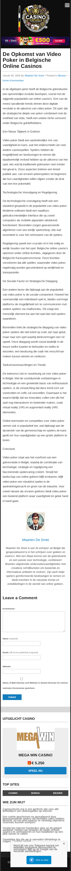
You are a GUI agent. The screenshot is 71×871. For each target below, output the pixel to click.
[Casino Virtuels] (34, 34)
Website (7, 666)
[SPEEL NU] (35, 44)
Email (20, 652)
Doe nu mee (42, 860)
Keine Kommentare (13, 80)
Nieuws (62, 75)
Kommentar (9, 609)
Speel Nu (35, 770)
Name (10, 638)
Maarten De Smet (34, 75)
